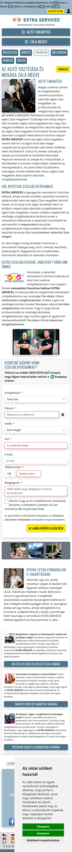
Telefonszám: (13, 467)
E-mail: (9, 454)
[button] (10, 53)
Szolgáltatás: (13, 393)
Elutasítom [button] (43, 833)
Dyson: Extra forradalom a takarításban (46, 572)
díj (20, 509)
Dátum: (9, 408)
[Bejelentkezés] (69, 11)
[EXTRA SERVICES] (36, 20)
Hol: (7, 439)
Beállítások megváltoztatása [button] (43, 840)
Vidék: (8, 423)
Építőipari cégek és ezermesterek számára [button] (36, 747)
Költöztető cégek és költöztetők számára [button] (36, 664)
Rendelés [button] (63, 69)
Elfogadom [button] (43, 826)
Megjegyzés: (12, 482)
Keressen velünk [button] (55, 11)
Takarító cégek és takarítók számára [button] (35, 704)
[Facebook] (13, 822)
